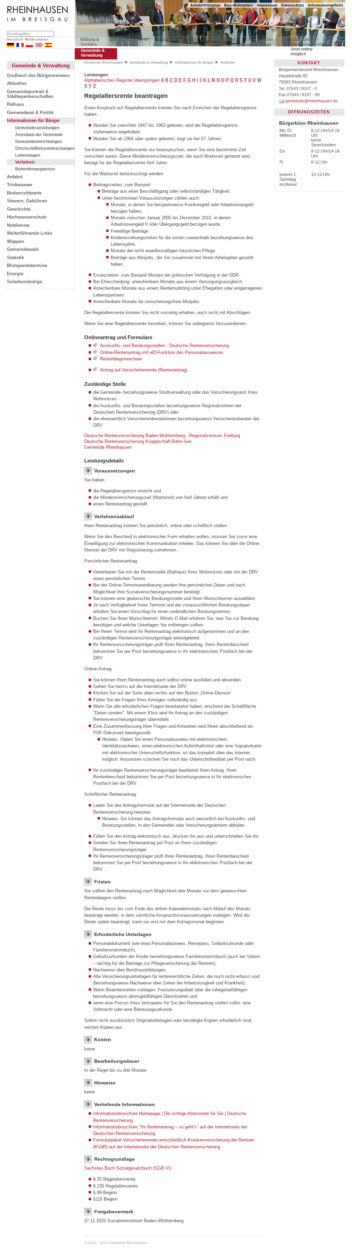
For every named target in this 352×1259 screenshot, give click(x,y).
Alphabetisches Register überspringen (122, 80)
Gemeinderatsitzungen (37, 127)
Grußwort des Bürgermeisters (38, 75)
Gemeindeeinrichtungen (38, 141)
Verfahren (24, 162)
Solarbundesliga (24, 281)
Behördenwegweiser (35, 169)
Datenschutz (292, 5)
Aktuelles (16, 83)
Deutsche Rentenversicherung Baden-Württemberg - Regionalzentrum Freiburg (162, 435)
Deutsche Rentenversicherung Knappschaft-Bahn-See (137, 441)
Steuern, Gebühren (27, 201)
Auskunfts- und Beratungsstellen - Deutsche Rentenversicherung (164, 345)
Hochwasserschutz (27, 217)
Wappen (15, 241)
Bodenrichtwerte (24, 193)
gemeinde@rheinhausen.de (311, 101)
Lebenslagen (27, 155)
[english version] (39, 45)
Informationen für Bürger (33, 120)
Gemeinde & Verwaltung (93, 53)
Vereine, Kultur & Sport (221, 42)
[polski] (29, 45)
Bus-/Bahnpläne (238, 5)
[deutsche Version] (10, 45)
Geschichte (19, 209)
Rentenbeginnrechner (121, 358)
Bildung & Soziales (89, 42)
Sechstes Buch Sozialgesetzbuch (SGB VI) (127, 1168)
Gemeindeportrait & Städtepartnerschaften (30, 94)
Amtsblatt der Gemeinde (39, 134)
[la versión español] (48, 45)
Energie (15, 273)
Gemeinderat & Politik (30, 112)
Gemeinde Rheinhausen (103, 62)
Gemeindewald (22, 249)
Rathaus (15, 104)
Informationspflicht (325, 5)
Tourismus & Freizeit (135, 42)
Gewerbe (173, 39)
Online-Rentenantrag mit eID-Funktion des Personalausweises (161, 352)
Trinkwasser (19, 184)
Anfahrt (14, 177)
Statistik (15, 257)
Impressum (267, 5)
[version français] (20, 45)
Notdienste (18, 225)
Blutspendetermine (27, 265)
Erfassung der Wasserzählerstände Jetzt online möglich (305, 43)
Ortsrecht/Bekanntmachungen (45, 148)
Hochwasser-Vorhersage (262, 42)
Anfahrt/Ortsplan (205, 5)
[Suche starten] (55, 35)
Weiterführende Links (29, 233)
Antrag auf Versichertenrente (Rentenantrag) (143, 369)
